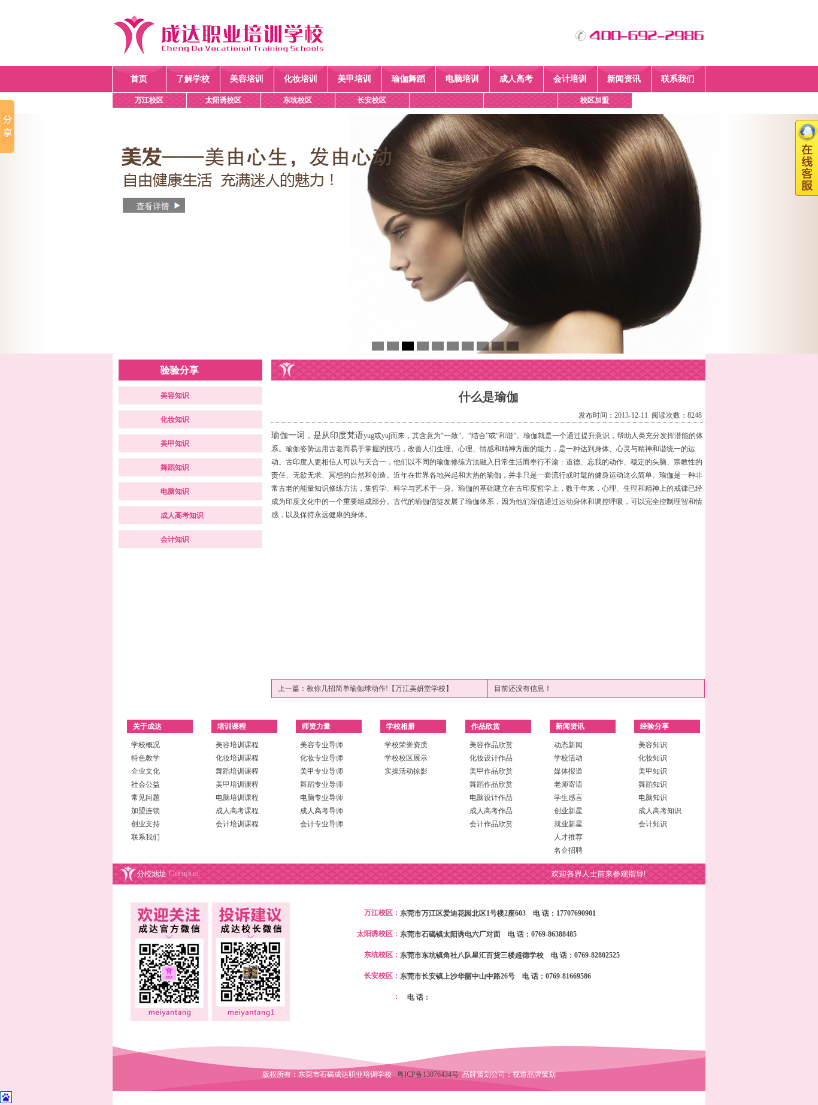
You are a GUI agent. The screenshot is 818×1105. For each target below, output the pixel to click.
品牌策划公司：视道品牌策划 (509, 1074)
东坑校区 (297, 100)
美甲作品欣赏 (491, 771)
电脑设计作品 (491, 797)
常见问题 (145, 797)
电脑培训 (462, 78)
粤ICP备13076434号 (429, 1074)
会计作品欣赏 (491, 824)
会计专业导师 (321, 824)
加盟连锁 (145, 811)
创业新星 (568, 811)
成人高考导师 (321, 811)
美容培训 (246, 78)
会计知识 (174, 539)
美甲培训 (354, 78)
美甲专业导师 (321, 771)
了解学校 (193, 78)
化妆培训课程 (237, 758)
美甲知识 (174, 443)
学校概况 (145, 745)
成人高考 (516, 78)
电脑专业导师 (321, 797)
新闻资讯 (624, 78)
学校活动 (568, 758)
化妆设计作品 (491, 758)
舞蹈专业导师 (321, 784)
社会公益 (145, 784)
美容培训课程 (237, 745)
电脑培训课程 (237, 797)
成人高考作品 (491, 811)
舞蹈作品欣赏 (491, 784)
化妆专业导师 (321, 758)
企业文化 (145, 771)
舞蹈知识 (174, 467)
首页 (139, 78)
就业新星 (568, 824)
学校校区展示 (406, 758)
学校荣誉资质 (406, 745)
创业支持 (145, 824)
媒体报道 (568, 771)
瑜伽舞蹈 (408, 78)
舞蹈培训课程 (237, 771)
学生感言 (568, 797)
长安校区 (372, 100)
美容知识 (174, 395)
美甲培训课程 (237, 784)
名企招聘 (568, 850)
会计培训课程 (237, 824)
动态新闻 (568, 745)
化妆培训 (300, 78)
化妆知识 (174, 419)
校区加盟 (594, 100)
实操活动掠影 (406, 771)
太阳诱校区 (223, 100)
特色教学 (145, 758)
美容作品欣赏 (491, 745)
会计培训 (570, 78)
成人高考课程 (237, 811)
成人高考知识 (182, 515)
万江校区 (149, 100)
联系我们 (678, 78)
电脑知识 (174, 491)
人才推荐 (568, 837)
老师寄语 (568, 784)
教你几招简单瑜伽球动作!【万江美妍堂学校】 (380, 688)
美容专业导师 (321, 745)
